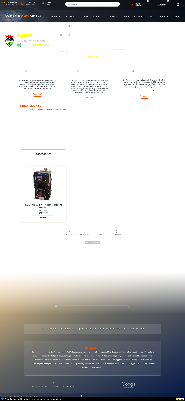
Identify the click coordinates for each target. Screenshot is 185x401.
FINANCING (176, 17)
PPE (151, 17)
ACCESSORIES (138, 17)
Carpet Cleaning (45, 109)
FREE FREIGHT (84, 17)
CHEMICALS (96, 17)
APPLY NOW (37, 95)
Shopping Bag (116, 234)
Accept (180, 399)
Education (68, 17)
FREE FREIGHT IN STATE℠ (51, 329)
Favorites (100, 234)
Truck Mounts (60, 109)
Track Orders (84, 234)
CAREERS (49, 2)
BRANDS (163, 17)
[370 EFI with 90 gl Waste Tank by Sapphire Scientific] (43, 184)
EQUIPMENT (111, 17)
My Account (68, 234)
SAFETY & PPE (119, 329)
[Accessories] (43, 132)
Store (22, 109)
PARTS (125, 17)
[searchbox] (92, 4)
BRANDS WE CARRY (137, 329)
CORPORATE (54, 17)
